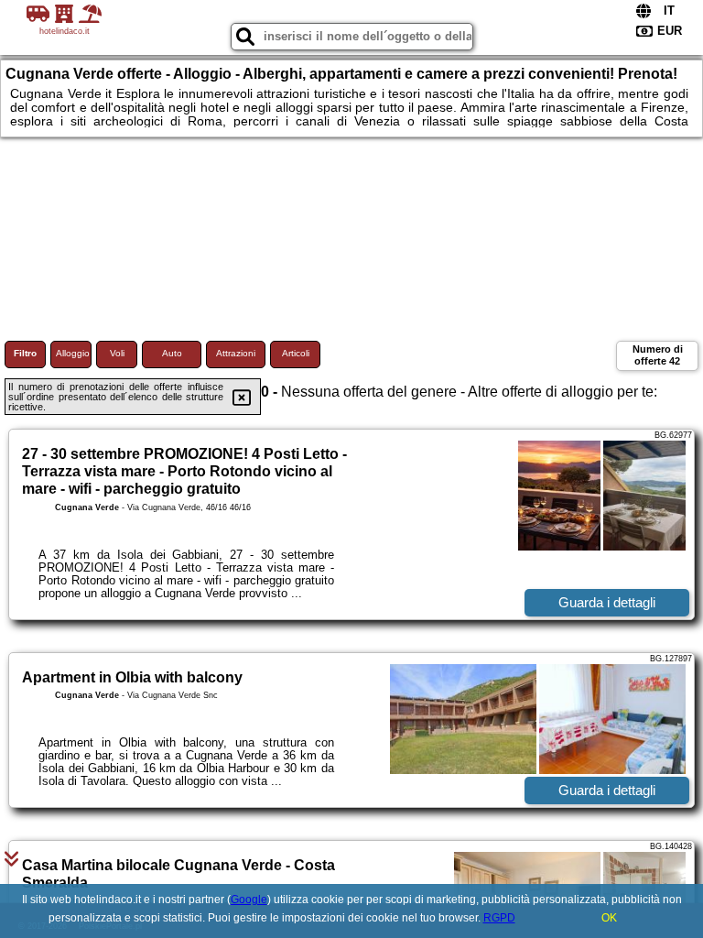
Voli (117, 353)
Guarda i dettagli (606, 602)
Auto (172, 353)
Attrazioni (235, 353)
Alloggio (73, 353)
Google (249, 899)
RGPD (499, 917)
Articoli (295, 353)
